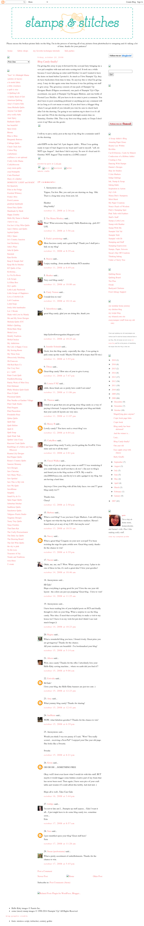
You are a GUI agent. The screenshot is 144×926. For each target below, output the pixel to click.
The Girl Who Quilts (15, 542)
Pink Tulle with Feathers (118, 213)
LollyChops (12, 303)
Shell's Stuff (113, 217)
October (117, 410)
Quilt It (10, 429)
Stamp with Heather (116, 224)
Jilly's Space (12, 236)
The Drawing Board (15, 539)
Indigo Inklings (115, 177)
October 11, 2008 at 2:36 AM (59, 210)
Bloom (10, 132)
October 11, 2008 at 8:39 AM (59, 251)
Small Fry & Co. (14, 496)
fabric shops (22, 50)
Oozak (111, 284)
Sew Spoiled (12, 478)
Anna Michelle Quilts (16, 107)
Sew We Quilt (13, 485)
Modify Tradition (14, 336)
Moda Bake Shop (14, 328)
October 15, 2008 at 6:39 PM (59, 724)
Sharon (49, 258)
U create (10, 564)
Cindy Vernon (52, 292)
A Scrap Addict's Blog (118, 138)
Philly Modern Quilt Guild (18, 389)
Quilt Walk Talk (13, 436)
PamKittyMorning (14, 378)
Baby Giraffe (119, 456)
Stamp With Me (115, 227)
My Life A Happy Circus (17, 346)
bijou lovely (11, 128)
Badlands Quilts (13, 121)
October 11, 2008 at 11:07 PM (60, 416)
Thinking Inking (115, 256)
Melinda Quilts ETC (15, 321)
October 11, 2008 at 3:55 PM (59, 358)
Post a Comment (45, 871)
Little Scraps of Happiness (18, 293)
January (117, 495)
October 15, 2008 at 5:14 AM (59, 650)
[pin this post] (46, 168)
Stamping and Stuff (116, 242)
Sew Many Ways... (15, 474)
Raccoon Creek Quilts (16, 443)
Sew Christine (13, 471)
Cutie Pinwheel (13, 175)
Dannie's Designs (115, 167)
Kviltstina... (12, 271)
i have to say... (13, 221)
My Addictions (13, 343)
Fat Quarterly (12, 185)
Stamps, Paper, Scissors (118, 249)
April (116, 483)
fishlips (50, 803)
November (118, 406)
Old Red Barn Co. (14, 364)
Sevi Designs (12, 467)
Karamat (10, 253)
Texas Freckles (13, 525)
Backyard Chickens (116, 288)
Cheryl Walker (53, 460)
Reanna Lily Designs (15, 453)
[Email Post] (40, 168)
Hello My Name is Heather (18, 218)
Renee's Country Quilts (16, 460)
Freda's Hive (12, 196)
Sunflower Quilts (14, 507)
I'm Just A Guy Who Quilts (18, 225)
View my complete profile (119, 536)
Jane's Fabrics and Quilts (17, 228)
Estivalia (51, 678)
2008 (114, 398)
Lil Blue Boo (12, 282)
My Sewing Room (14, 350)
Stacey (50, 536)
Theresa (50, 400)
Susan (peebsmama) (56, 851)
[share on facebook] (57, 168)
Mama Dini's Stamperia (118, 195)
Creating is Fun (115, 159)
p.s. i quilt (11, 371)
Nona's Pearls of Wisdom (119, 206)
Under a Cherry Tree (117, 260)
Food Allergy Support (117, 291)
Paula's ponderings (54, 238)
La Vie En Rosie (14, 275)
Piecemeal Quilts (14, 396)
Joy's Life (112, 192)
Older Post (97, 876)
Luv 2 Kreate (12, 311)
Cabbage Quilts (13, 143)
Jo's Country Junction (16, 239)
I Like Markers (115, 174)
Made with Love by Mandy (18, 314)
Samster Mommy (14, 464)
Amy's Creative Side (15, 103)
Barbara (50, 512)
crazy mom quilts (14, 168)
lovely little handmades (16, 307)
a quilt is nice (12, 89)
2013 (114, 377)
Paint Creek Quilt (14, 375)
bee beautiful (12, 125)
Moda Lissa (12, 332)
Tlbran (49, 366)
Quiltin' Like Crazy (15, 439)
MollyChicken (13, 339)
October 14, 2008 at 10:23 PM (60, 626)
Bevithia (112, 149)
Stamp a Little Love (116, 220)
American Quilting (14, 100)
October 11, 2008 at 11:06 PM (60, 392)
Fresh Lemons (13, 200)
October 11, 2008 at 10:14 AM (60, 300)
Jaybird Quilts (13, 232)
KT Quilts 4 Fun (14, 268)
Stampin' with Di (115, 238)
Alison (50, 658)
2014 (114, 372)
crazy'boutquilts (13, 171)
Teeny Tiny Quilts (14, 521)
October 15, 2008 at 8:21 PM (59, 754)
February (118, 491)
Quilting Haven (115, 274)
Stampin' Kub (114, 235)
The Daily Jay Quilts (15, 535)
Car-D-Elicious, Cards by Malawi (122, 152)
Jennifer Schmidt (53, 346)
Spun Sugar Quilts (14, 499)
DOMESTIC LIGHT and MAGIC (21, 182)
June (116, 474)
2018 (114, 360)
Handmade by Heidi (15, 211)
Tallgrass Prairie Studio (16, 514)
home (10, 50)
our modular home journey (119, 305)
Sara (49, 831)
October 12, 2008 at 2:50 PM (59, 504)
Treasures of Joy (14, 553)
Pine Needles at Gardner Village (20, 400)
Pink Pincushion (13, 411)
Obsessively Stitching (16, 357)
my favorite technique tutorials (46, 50)
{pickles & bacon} (14, 78)
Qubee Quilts (12, 418)
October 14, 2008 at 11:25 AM (60, 596)
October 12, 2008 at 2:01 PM (59, 452)
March (117, 487)
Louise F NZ (53, 383)
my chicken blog (115, 309)
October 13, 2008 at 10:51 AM (60, 528)
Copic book (118, 422)
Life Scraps (11, 279)
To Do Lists (12, 550)
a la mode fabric (13, 82)
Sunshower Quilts (14, 510)
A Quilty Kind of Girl (16, 96)
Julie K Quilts (13, 250)
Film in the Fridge (14, 189)
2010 (114, 389)
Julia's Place (12, 246)
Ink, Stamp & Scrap (117, 181)
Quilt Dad (11, 421)
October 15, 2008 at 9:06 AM (59, 670)
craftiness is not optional (17, 157)
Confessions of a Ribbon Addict (121, 156)
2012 (114, 381)
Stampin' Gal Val (115, 231)
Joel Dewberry (13, 243)
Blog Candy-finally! (48, 61)
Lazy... (116, 437)
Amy (49, 698)
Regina (50, 634)
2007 (114, 501)
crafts (47, 171)
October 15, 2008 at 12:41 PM (60, 707)
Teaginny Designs (14, 517)
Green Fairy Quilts (14, 207)
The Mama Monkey (55, 218)
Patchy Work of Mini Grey (18, 382)
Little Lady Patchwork (16, 289)
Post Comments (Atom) (60, 882)
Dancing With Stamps (117, 163)
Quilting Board (115, 277)
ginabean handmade (15, 203)
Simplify (10, 492)
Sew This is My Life (15, 482)
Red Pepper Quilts (14, 457)
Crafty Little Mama (15, 161)
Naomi (50, 559)
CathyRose (52, 440)
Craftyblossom (13, 164)
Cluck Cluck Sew (14, 146)
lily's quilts (11, 286)
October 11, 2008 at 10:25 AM (60, 338)
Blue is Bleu (12, 136)
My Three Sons (13, 354)
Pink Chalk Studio (14, 403)
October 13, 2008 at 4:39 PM (59, 552)
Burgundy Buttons (14, 139)
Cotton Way (12, 150)
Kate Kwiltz (12, 257)
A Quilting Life (13, 93)
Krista (49, 762)
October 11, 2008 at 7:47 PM (59, 375)
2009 (114, 393)
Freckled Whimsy (14, 193)
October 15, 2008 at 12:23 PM (60, 690)
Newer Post (43, 876)
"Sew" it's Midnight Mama (18, 75)
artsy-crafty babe (14, 114)
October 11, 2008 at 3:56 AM (59, 230)
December (118, 401)
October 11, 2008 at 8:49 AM (59, 267)
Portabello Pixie (13, 414)
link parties (69, 50)
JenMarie (51, 715)
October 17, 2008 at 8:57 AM (59, 823)
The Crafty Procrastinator (17, 532)
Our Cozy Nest (13, 368)
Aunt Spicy (11, 118)
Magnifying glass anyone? (124, 414)
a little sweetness (14, 85)
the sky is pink (13, 546)
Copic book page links (123, 418)
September (118, 462)
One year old (119, 445)
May (116, 478)
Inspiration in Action (117, 188)
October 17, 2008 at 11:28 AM (60, 843)
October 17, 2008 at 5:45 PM (59, 863)
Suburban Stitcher (14, 503)
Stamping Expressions (118, 245)
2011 (114, 385)
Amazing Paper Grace (117, 142)
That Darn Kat (13, 528)
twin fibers (11, 560)
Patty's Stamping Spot (117, 210)
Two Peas (112, 281)
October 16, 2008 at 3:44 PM (59, 796)
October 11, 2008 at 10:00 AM (60, 284)
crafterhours (12, 153)
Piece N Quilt (12, 393)
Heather (49, 275)
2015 (114, 368)
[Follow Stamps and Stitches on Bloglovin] (121, 57)
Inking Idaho (114, 185)
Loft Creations (13, 300)
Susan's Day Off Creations (119, 252)
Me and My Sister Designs (18, 318)
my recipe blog (115, 313)
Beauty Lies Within (116, 145)
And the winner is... (122, 433)
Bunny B (51, 423)
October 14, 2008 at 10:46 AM (60, 572)
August (117, 466)
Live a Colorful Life (15, 296)
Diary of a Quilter (14, 178)
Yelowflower (51, 308)
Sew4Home (11, 489)
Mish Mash (113, 199)
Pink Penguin (12, 407)
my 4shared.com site (117, 316)
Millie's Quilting (14, 325)
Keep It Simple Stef (15, 261)
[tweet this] (68, 168)
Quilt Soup (11, 432)
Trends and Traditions (16, 557)
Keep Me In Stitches (15, 264)
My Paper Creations (117, 202)
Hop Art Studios (115, 170)
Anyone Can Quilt (14, 110)
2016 (114, 364)
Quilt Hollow (12, 425)
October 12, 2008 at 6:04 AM (59, 432)
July (116, 470)
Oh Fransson (12, 361)
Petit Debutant (13, 386)
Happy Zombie (13, 214)
